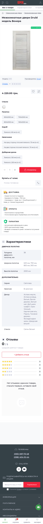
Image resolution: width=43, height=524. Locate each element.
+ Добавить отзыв (21, 355)
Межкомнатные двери (14, 13)
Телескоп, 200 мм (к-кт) (12, 162)
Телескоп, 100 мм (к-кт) (12, 157)
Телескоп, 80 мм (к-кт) (12, 132)
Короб (4, 127)
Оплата (13, 209)
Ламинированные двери (33, 13)
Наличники (7, 137)
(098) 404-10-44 (21, 457)
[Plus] (14, 169)
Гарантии (14, 221)
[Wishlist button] (33, 91)
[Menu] (3, 3)
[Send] (38, 183)
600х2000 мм (8, 117)
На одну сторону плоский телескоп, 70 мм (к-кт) (21, 142)
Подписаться (32, 485)
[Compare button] (38, 91)
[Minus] (4, 169)
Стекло (5, 102)
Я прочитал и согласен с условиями (23, 489)
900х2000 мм (23, 122)
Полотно (5, 112)
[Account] (40, 3)
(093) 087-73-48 (21, 454)
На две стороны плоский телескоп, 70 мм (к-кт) (21, 147)
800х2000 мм (8, 122)
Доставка (14, 192)
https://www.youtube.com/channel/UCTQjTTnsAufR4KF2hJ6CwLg (24, 469)
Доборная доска (9, 152)
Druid (39, 79)
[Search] (7, 3)
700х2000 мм (23, 117)
